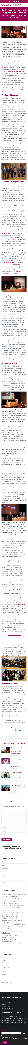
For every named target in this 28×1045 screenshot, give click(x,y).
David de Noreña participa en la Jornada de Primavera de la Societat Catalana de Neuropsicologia (18, 788)
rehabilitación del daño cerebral (9, 935)
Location (3, 875)
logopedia (5, 927)
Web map (3, 882)
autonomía (21, 896)
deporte (22, 905)
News (2, 865)
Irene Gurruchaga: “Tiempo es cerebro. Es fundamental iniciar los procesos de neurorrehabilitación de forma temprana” (18, 762)
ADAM (7, 894)
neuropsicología (18, 927)
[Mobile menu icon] (25, 5)
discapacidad (16, 907)
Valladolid (5, 946)
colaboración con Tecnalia (8, 241)
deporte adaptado (6, 907)
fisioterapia (16, 912)
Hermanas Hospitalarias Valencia (12, 920)
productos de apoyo (17, 928)
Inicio (2, 861)
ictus (24, 925)
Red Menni (5, 931)
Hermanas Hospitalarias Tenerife (10, 918)
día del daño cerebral (7, 912)
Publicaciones (4, 868)
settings (17, 1039)
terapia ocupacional (7, 941)
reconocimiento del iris (14, 635)
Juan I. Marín (15, 593)
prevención (23, 315)
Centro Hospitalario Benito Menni (14, 898)
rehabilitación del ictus (8, 937)
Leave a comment (19, 720)
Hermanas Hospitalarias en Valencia (13, 268)
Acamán (3, 894)
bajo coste (4, 898)
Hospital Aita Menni (7, 922)
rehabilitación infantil (9, 939)
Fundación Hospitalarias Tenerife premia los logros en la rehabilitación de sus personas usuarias (18, 750)
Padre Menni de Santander (13, 270)
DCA (18, 905)
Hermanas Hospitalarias (21, 722)
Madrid (10, 927)
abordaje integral (17, 307)
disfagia (4, 910)
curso (23, 898)
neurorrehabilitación (7, 929)
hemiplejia (22, 912)
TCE (17, 939)
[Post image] (5, 750)
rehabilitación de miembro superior (12, 614)
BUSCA (3, 1030)
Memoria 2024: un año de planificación (10, 872)
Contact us (4, 879)
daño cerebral (12, 722)
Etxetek (17, 237)
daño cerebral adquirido (10, 903)
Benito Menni (16, 264)
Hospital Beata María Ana (9, 262)
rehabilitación (7, 933)
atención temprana (14, 896)
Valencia (18, 944)
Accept (4, 1042)
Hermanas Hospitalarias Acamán (9, 916)
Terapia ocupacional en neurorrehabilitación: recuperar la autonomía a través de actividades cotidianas (18, 776)
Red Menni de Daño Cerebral (15, 931)
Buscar (23, 1033)
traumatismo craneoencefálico (8, 943)
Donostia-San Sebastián (12, 909)
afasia (10, 894)
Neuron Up (4, 629)
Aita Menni (7, 722)
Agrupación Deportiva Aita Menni (19, 894)
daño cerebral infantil (9, 905)
